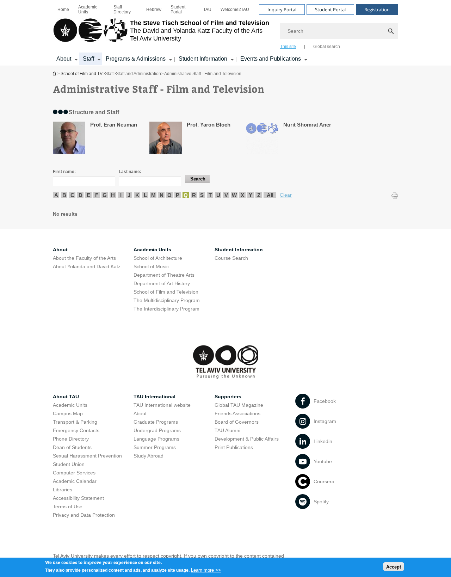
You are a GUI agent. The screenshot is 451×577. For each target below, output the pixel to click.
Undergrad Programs (157, 430)
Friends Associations (237, 413)
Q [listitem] (186, 195)
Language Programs (156, 439)
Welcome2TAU (235, 9)
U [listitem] (218, 195)
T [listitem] (210, 195)
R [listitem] (194, 195)
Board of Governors (237, 422)
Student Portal (178, 9)
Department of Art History (162, 283)
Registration (377, 9)
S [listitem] (202, 195)
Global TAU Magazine (239, 405)
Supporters (228, 396)
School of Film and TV (55, 73)
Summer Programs (155, 447)
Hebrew (153, 9)
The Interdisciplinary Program (166, 309)
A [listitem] (56, 195)
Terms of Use (67, 506)
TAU (207, 9)
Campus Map (68, 413)
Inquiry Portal (281, 9)
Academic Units (87, 9)
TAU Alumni (227, 430)
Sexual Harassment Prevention (87, 456)
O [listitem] (169, 195)
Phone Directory (71, 439)
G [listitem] (105, 195)
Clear (286, 195)
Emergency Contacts (76, 430)
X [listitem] (242, 195)
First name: (64, 171)
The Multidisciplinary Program (167, 300)
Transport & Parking (75, 422)
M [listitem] (153, 195)
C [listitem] (72, 195)
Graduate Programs (156, 422)
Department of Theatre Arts (164, 275)
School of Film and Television (166, 292)
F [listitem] (96, 195)
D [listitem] (80, 195)
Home (63, 9)
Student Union (69, 464)
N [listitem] (161, 195)
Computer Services (74, 472)
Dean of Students (72, 447)
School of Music (151, 266)
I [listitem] (121, 195)
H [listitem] (113, 195)
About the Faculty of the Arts (84, 258)
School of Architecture (158, 258)
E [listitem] (88, 195)
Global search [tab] (326, 46)
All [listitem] (270, 195)
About (140, 413)
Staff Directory (122, 9)
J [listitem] (129, 195)
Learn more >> (206, 569)
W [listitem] (234, 195)
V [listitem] (226, 195)
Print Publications (234, 447)
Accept (393, 566)
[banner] (225, 33)
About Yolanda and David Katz (87, 266)
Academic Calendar (75, 481)
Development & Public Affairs (247, 439)
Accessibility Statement (78, 498)
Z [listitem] (258, 195)
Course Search (231, 258)
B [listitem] (64, 195)
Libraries (62, 489)
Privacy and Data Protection (84, 515)
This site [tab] (288, 46)
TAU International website (162, 405)
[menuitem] (63, 9)
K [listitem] (137, 195)
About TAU (66, 396)
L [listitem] (145, 195)
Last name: (130, 171)
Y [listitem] (250, 195)
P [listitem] (177, 195)
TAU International (154, 396)
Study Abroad (148, 456)
